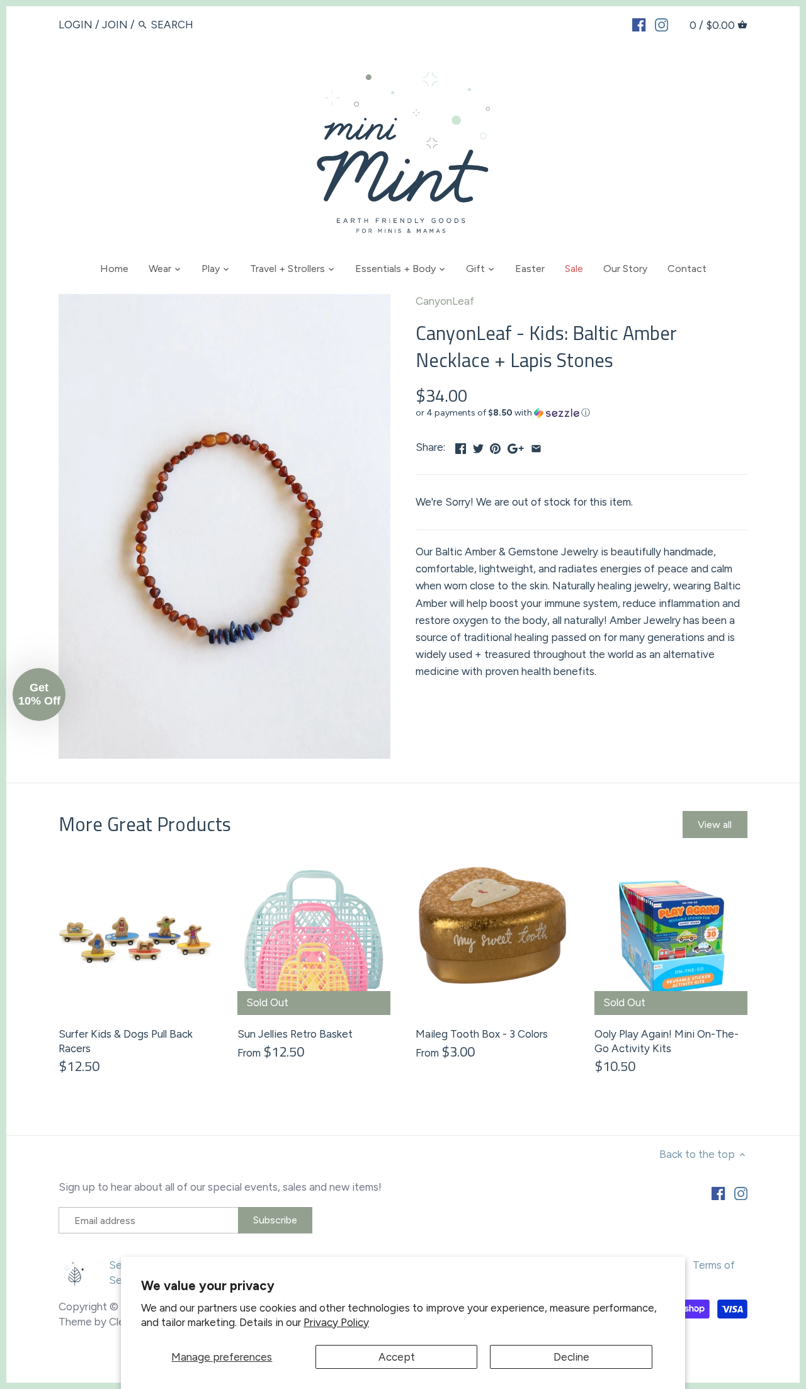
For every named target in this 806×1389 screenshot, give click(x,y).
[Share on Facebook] (460, 445)
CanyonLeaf (445, 301)
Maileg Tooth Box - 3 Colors (482, 1034)
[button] (581, 413)
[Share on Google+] (516, 445)
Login (76, 24)
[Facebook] (638, 24)
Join (115, 24)
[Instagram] (661, 24)
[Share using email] (536, 445)
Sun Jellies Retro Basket (295, 1034)
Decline (571, 1357)
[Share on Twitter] (478, 445)
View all (715, 825)
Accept (396, 1357)
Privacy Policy (336, 1322)
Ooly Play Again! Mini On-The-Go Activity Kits (666, 1041)
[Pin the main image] (495, 445)
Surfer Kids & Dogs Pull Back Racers (126, 1041)
